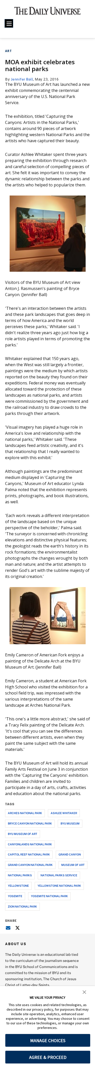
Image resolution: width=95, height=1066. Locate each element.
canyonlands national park (30, 844)
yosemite (15, 896)
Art (8, 51)
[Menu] (9, 23)
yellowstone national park (59, 885)
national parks (20, 875)
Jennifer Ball (22, 79)
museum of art (73, 864)
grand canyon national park (30, 864)
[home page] (47, 13)
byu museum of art (22, 833)
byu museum (70, 823)
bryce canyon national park (30, 823)
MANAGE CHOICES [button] (47, 1040)
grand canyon (70, 854)
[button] (84, 991)
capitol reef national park (29, 854)
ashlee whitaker (64, 813)
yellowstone (18, 885)
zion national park (22, 906)
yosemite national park (49, 896)
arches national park (25, 813)
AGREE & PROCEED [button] (47, 1057)
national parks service (59, 875)
